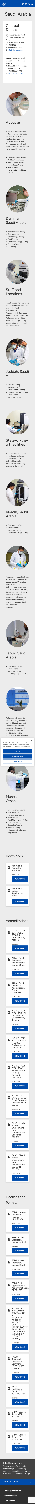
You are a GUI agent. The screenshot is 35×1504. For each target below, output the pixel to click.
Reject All (17, 751)
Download (20, 879)
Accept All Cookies (17, 756)
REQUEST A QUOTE (11, 1482)
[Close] (31, 740)
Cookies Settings (17, 761)
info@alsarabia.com (15, 50)
